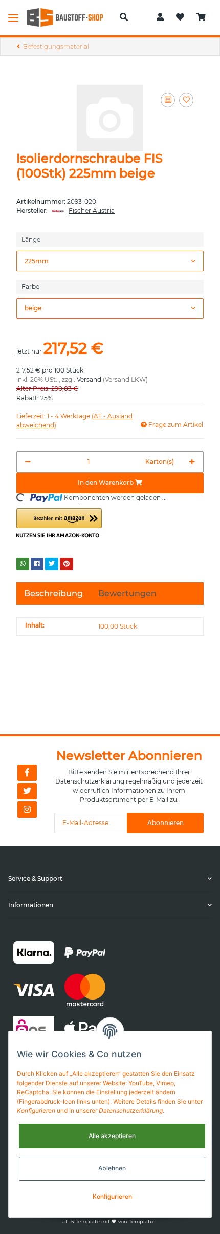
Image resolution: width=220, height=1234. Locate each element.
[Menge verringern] (28, 462)
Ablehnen (112, 1168)
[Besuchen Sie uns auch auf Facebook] (27, 773)
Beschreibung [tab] (53, 593)
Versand (89, 379)
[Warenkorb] (201, 17)
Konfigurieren (112, 1196)
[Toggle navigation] (13, 17)
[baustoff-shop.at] (69, 17)
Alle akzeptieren (112, 1136)
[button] (124, 17)
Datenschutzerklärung (89, 781)
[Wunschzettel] (180, 17)
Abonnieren (165, 823)
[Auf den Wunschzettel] (186, 100)
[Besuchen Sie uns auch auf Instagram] (27, 809)
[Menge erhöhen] (192, 462)
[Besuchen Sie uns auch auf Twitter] (27, 791)
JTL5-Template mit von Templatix (108, 1221)
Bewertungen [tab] (127, 593)
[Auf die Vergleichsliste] (168, 100)
